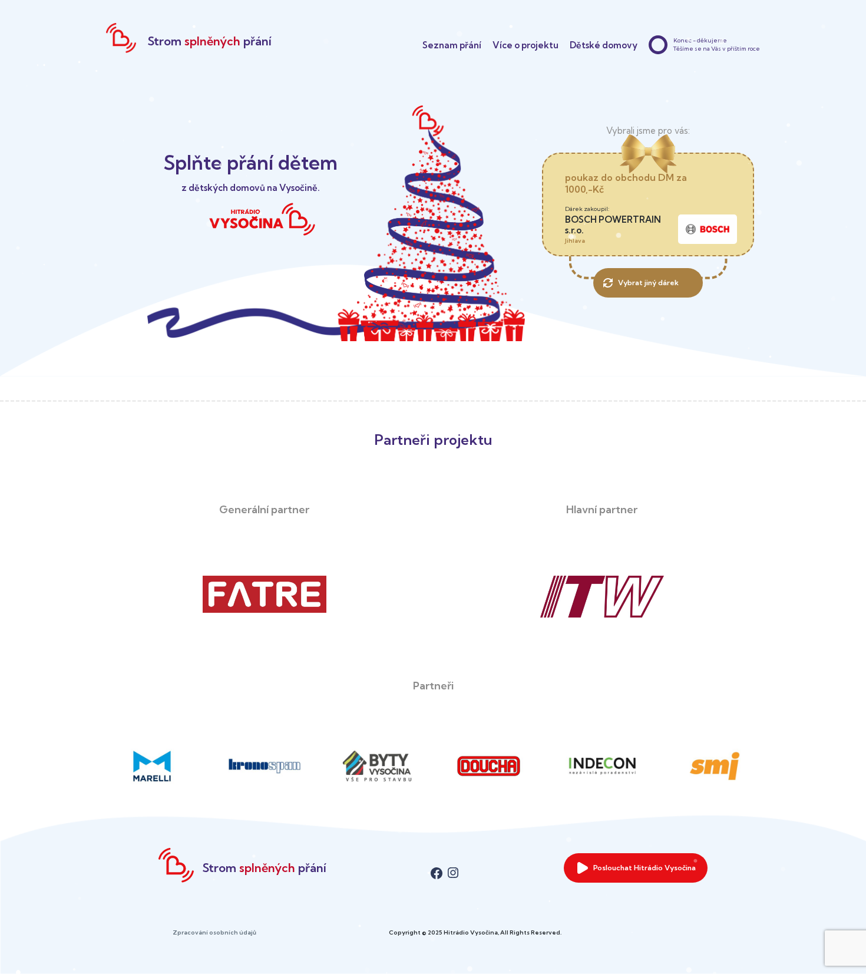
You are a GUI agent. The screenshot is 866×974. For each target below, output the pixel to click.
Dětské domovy (603, 45)
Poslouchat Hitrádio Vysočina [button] (644, 867)
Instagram (453, 867)
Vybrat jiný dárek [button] (648, 282)
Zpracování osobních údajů (214, 932)
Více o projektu (525, 45)
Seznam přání (451, 45)
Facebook (436, 867)
